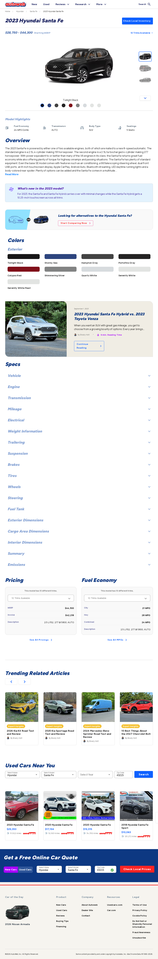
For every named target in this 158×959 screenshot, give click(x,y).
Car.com (111, 910)
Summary (16, 553)
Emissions (16, 564)
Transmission (19, 398)
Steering (15, 498)
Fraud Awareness (141, 932)
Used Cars (25, 869)
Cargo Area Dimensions (28, 531)
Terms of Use (139, 904)
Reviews (60, 915)
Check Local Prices (137, 869)
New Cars (11, 869)
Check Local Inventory (137, 21)
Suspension (18, 453)
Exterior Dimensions (25, 520)
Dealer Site (87, 910)
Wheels (14, 487)
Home (7, 11)
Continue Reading (82, 346)
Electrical (16, 420)
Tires (12, 475)
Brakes (13, 464)
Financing (61, 926)
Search (144, 774)
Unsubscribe (139, 937)
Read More (12, 174)
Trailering (16, 442)
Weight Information (25, 431)
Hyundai (20, 11)
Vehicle (14, 375)
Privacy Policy (139, 910)
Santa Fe (33, 11)
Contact (86, 915)
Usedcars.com (115, 904)
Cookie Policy (139, 915)
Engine (14, 386)
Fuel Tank (16, 509)
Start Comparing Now (74, 223)
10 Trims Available (140, 32)
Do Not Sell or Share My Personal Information (142, 924)
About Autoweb (90, 904)
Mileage (14, 409)
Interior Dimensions (25, 542)
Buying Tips (62, 921)
